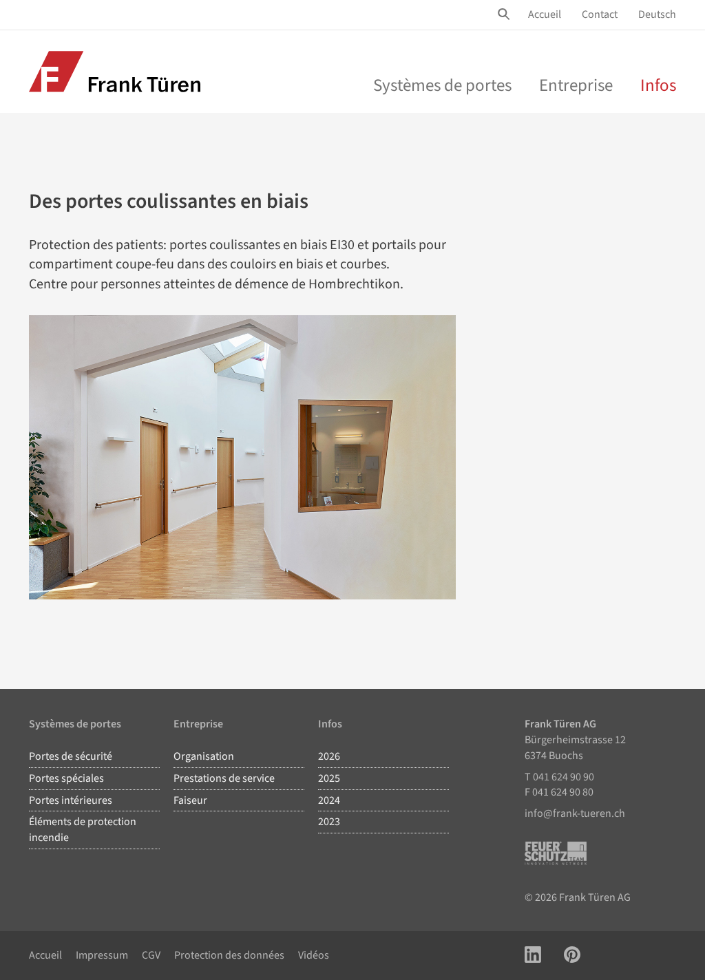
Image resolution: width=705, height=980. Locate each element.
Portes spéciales (66, 778)
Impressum (102, 955)
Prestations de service (224, 778)
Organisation (203, 756)
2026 (329, 756)
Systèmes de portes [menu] (442, 85)
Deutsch (657, 14)
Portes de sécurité (70, 756)
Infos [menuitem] (658, 85)
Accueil (544, 14)
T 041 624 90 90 (559, 777)
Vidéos (313, 955)
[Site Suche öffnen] (506, 14)
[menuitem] (544, 15)
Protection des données (229, 955)
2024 (329, 800)
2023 (329, 821)
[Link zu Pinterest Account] (572, 955)
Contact (600, 14)
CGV (151, 955)
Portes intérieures (70, 800)
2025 (329, 778)
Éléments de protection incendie (82, 829)
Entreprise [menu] (576, 85)
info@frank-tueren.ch (575, 813)
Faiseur (190, 800)
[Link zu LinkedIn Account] (533, 955)
